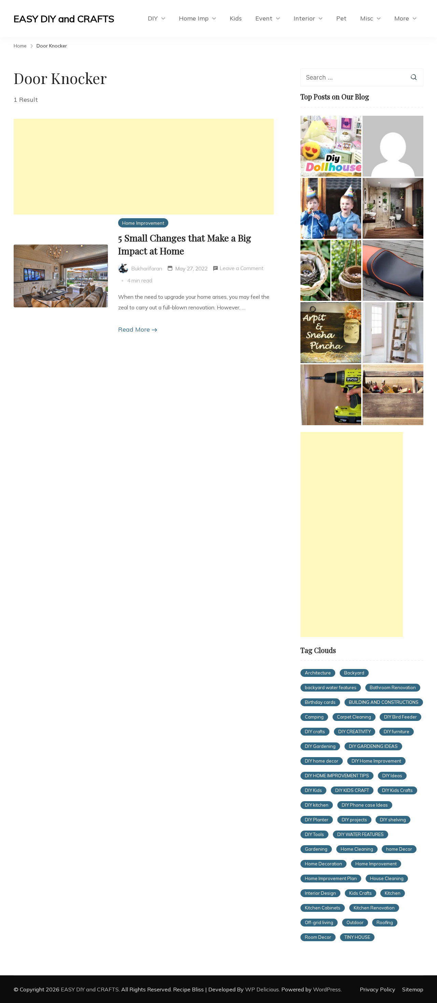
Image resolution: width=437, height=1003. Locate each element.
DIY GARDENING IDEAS (373, 746)
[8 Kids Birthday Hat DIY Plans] (330, 208)
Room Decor (318, 937)
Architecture (318, 672)
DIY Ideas (392, 775)
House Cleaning (387, 878)
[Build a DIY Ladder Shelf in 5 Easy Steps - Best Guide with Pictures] (393, 332)
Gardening (316, 849)
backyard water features (330, 687)
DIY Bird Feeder (400, 717)
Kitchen (392, 893)
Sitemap (412, 989)
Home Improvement (143, 223)
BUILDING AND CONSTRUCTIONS (384, 702)
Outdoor (355, 922)
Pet (341, 18)
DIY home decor (321, 761)
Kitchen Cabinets (322, 907)
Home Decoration (323, 863)
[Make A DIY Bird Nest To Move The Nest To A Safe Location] (330, 270)
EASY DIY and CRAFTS (64, 19)
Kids (236, 18)
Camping (314, 717)
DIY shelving (393, 819)
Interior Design (320, 893)
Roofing (385, 922)
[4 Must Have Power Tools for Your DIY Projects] (393, 394)
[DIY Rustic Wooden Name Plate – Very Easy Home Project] (330, 332)
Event (263, 18)
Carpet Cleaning (354, 717)
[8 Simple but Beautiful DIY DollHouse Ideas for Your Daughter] (330, 146)
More (401, 18)
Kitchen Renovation (374, 907)
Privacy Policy (377, 989)
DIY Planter (316, 819)
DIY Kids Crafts (397, 790)
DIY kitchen (316, 805)
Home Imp (194, 18)
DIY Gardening (320, 746)
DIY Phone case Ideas (365, 805)
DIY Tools (314, 834)
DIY (153, 18)
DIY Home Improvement (376, 761)
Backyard (354, 672)
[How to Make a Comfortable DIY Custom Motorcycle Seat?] (393, 270)
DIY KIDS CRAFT (352, 790)
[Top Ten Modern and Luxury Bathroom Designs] (393, 208)
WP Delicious (262, 989)
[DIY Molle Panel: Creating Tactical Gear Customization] (393, 146)
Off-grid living (319, 922)
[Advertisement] (144, 166)
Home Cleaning (357, 849)
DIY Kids (313, 790)
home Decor (399, 849)
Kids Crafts (360, 893)
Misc (366, 18)
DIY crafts (315, 731)
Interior (304, 18)
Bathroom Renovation (393, 687)
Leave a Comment (242, 269)
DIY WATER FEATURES (360, 834)
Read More (134, 329)
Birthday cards (320, 702)
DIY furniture (396, 731)
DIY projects (354, 819)
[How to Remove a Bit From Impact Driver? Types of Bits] (330, 394)
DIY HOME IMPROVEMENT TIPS (337, 775)
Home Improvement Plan (331, 878)
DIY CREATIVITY (354, 731)
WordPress (327, 989)
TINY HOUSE (357, 937)
